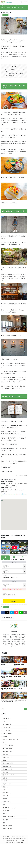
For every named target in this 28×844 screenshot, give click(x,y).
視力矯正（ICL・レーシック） (9, 807)
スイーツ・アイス (7, 727)
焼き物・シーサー (7, 784)
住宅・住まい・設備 (7, 751)
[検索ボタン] (21, 2)
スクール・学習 (6, 730)
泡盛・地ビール (6, 778)
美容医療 (5, 798)
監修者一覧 (11, 840)
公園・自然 (5, 754)
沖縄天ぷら (5, 772)
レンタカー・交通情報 (8, 745)
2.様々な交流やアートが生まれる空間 (14, 73)
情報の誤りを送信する (22, 475)
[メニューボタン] (25, 2)
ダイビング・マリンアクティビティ (11, 739)
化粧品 (4, 760)
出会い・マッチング (7, 757)
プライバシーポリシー (21, 836)
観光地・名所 (6, 810)
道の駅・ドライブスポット (9, 816)
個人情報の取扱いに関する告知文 (9, 836)
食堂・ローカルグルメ (8, 825)
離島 (4, 822)
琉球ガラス (5, 787)
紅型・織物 (5, 795)
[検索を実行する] (25, 709)
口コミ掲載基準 (5, 838)
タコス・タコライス (7, 733)
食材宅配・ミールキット (8, 828)
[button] (3, 612)
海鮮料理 (5, 781)
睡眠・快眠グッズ (7, 793)
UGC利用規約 (6, 840)
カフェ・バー (5, 15)
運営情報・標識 (12, 838)
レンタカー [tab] (22, 559)
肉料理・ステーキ (7, 801)
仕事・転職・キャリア (8, 748)
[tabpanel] (14, 581)
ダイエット (5, 736)
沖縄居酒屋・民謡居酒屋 (8, 775)
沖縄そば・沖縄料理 (7, 769)
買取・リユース (6, 813)
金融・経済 (5, 819)
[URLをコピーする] (25, 612)
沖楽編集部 (14, 631)
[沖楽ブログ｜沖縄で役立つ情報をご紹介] (7, 2)
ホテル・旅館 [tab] (14, 559)
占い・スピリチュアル (8, 763)
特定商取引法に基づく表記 (21, 838)
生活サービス (6, 790)
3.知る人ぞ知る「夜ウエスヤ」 (12, 75)
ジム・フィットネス (7, 724)
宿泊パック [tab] (5, 559)
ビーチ (4, 742)
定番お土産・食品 (7, 766)
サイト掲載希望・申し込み (19, 840)
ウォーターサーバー (7, 718)
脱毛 (4, 804)
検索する (14, 601)
